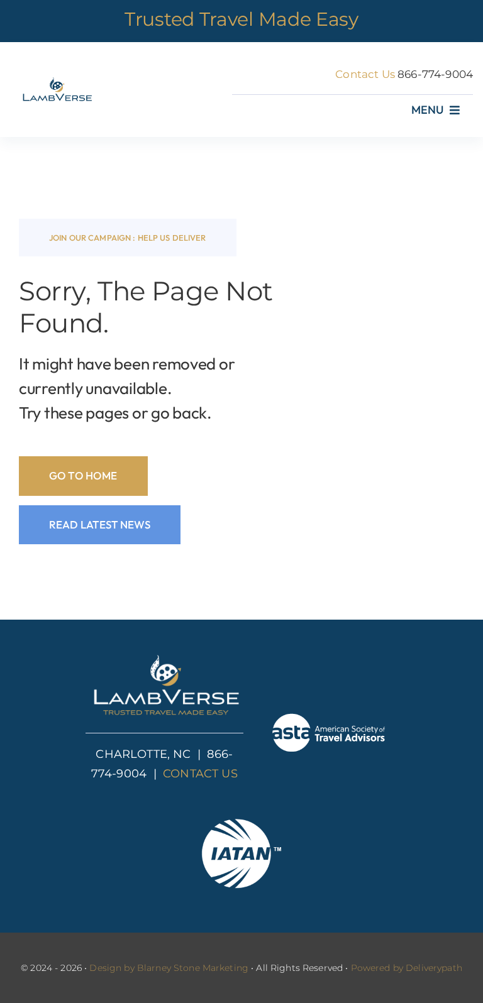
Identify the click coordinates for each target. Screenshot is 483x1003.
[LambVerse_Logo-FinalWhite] (164, 655)
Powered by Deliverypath (406, 967)
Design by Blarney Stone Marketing (168, 967)
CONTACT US (200, 774)
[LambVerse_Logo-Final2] (56, 80)
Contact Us (365, 74)
